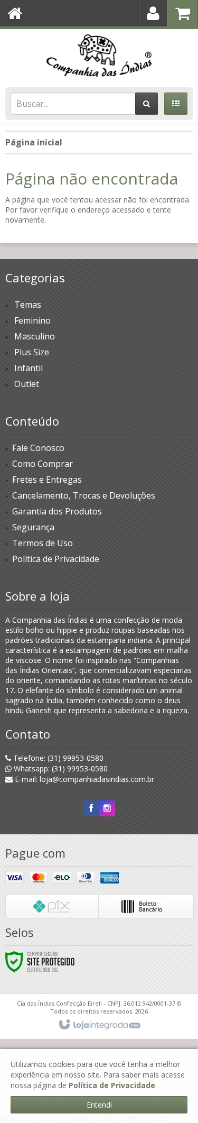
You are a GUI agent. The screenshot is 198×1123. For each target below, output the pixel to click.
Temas (27, 304)
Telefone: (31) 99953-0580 (57, 758)
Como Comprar (42, 464)
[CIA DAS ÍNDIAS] (99, 55)
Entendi (99, 1105)
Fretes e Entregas (47, 479)
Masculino (34, 336)
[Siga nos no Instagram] (107, 808)
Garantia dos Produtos (57, 511)
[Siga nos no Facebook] (91, 808)
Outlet (26, 384)
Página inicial (33, 142)
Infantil (28, 368)
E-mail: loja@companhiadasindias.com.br (83, 779)
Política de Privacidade (55, 559)
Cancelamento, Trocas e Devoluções (83, 495)
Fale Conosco (38, 448)
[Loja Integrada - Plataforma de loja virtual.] (99, 1025)
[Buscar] (146, 104)
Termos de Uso (42, 543)
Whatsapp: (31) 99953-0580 (60, 768)
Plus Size (31, 352)
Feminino (32, 320)
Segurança (33, 527)
